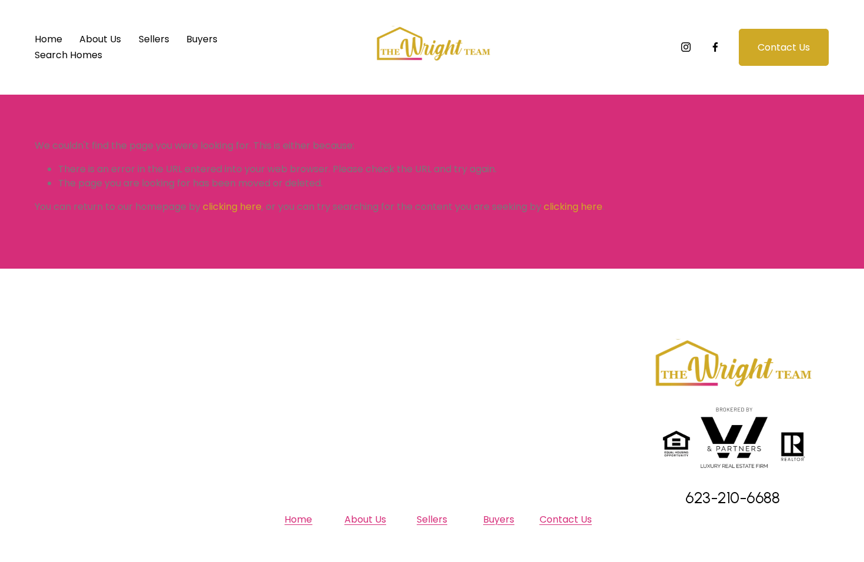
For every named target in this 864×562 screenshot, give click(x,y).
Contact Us (784, 47)
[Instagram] (686, 47)
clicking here (232, 206)
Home (48, 39)
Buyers (201, 39)
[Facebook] (715, 47)
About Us (100, 39)
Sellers (154, 39)
